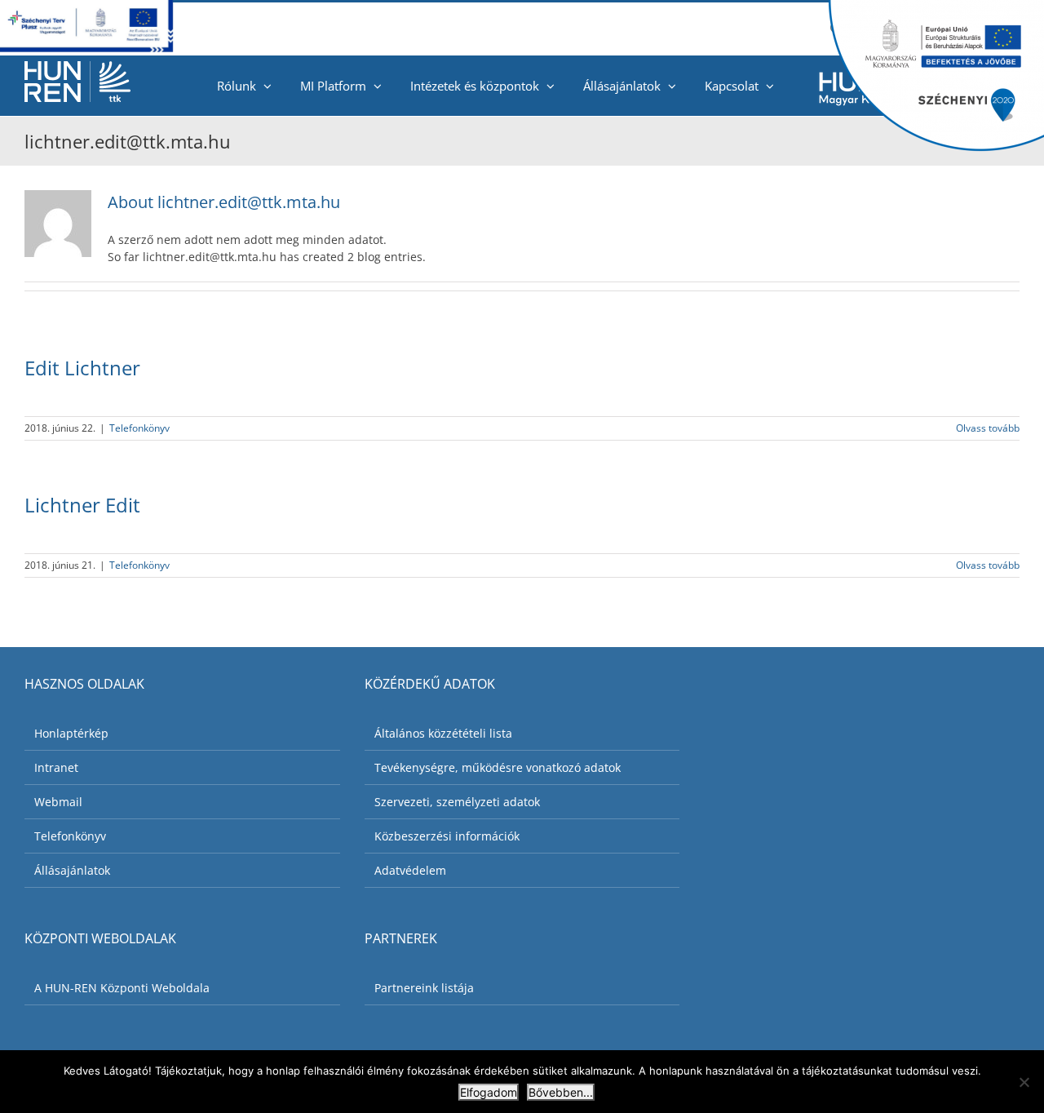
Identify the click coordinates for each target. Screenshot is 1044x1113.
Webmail (58, 801)
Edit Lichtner (82, 367)
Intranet (56, 767)
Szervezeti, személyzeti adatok (457, 801)
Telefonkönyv (139, 428)
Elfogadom (488, 1092)
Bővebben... (561, 1092)
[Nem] (1023, 1082)
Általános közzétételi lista (443, 733)
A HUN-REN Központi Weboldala (122, 987)
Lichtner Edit (82, 504)
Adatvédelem (410, 870)
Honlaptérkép (71, 733)
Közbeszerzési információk (447, 836)
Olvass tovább (988, 428)
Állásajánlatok (72, 870)
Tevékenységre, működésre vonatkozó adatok (497, 767)
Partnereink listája (424, 987)
